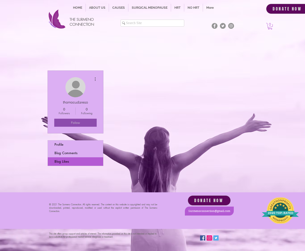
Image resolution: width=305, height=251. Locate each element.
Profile (58, 144)
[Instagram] (231, 26)
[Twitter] (223, 26)
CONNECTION (82, 24)
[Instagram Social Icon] (209, 238)
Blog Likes (61, 161)
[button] (118, 8)
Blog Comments (65, 153)
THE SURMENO (82, 19)
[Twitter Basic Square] (216, 238)
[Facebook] (214, 26)
